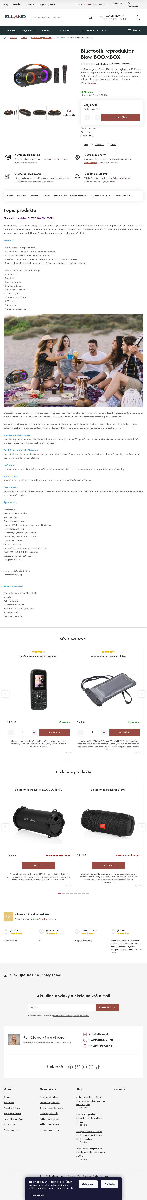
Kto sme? (30, 4)
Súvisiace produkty (99, 195)
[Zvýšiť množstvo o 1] (97, 117)
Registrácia (133, 6)
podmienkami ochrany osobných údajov (71, 1015)
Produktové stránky (12, 1108)
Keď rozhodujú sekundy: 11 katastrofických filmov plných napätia (89, 1118)
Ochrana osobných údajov (52, 1108)
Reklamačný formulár (49, 1124)
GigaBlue (87, 1176)
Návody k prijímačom (13, 1119)
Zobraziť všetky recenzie (44, 919)
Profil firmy (9, 1102)
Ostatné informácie (78, 195)
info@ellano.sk (99, 1034)
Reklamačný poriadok (49, 1119)
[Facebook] (70, 1067)
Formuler (104, 1176)
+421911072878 (100, 1046)
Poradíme (59, 178)
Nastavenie (37, 1195)
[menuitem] (11, 30)
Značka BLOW (60, 195)
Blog (6, 4)
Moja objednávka (47, 4)
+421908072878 (114, 16)
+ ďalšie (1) (69, 115)
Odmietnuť (88, 1184)
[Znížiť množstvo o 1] (87, 117)
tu (72, 1188)
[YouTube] (91, 1067)
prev (5, 694)
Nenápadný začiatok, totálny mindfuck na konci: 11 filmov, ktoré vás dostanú (89, 1135)
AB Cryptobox (52, 1176)
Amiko (95, 1176)
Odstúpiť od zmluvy (49, 1097)
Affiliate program (11, 1129)
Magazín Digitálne (68, 1176)
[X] (77, 1067)
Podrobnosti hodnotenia (120, 63)
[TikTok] (98, 1067)
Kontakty (17, 4)
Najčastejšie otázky (12, 1113)
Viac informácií (89, 83)
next (141, 694)
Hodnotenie (34, 195)
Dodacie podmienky (49, 1113)
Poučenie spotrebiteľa (49, 1129)
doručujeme (114, 178)
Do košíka (120, 117)
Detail (38, 865)
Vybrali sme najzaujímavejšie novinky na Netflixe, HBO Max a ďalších (90, 1152)
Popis (10, 195)
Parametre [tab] (21, 195)
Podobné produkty (122, 195)
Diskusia (46, 195)
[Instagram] (84, 1067)
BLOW (91, 135)
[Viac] (134, 30)
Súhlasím (110, 1184)
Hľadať (90, 17)
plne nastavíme (59, 159)
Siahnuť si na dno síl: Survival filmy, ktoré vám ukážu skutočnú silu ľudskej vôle (90, 1101)
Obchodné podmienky (50, 1102)
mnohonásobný (91, 162)
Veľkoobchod (10, 1124)
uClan (41, 1176)
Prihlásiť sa (107, 1007)
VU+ (79, 1176)
